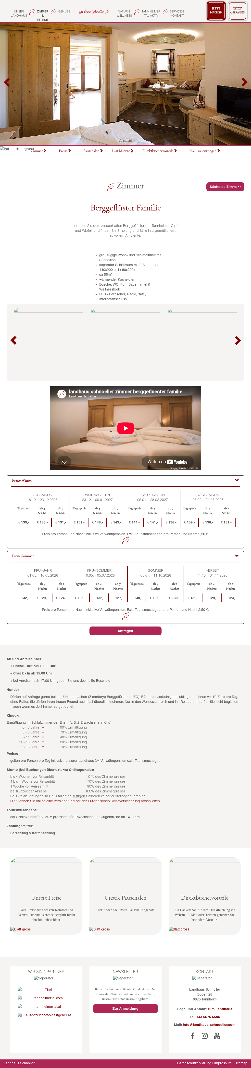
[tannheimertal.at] (46, 1006)
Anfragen (125, 631)
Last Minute (121, 151)
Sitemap (241, 1063)
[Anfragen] (238, 11)
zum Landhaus (220, 1009)
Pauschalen (91, 151)
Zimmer (37, 151)
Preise (63, 151)
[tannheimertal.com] (46, 998)
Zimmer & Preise (43, 16)
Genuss (64, 11)
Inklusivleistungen (202, 151)
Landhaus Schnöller (19, 1063)
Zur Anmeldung (125, 1008)
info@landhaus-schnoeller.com (209, 1025)
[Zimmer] (93, 11)
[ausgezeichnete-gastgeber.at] (46, 1015)
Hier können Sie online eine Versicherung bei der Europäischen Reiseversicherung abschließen (85, 801)
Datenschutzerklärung (194, 1063)
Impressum (223, 1063)
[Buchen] (216, 11)
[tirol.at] (46, 989)
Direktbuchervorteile (157, 151)
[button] (7, 84)
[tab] (125, 481)
